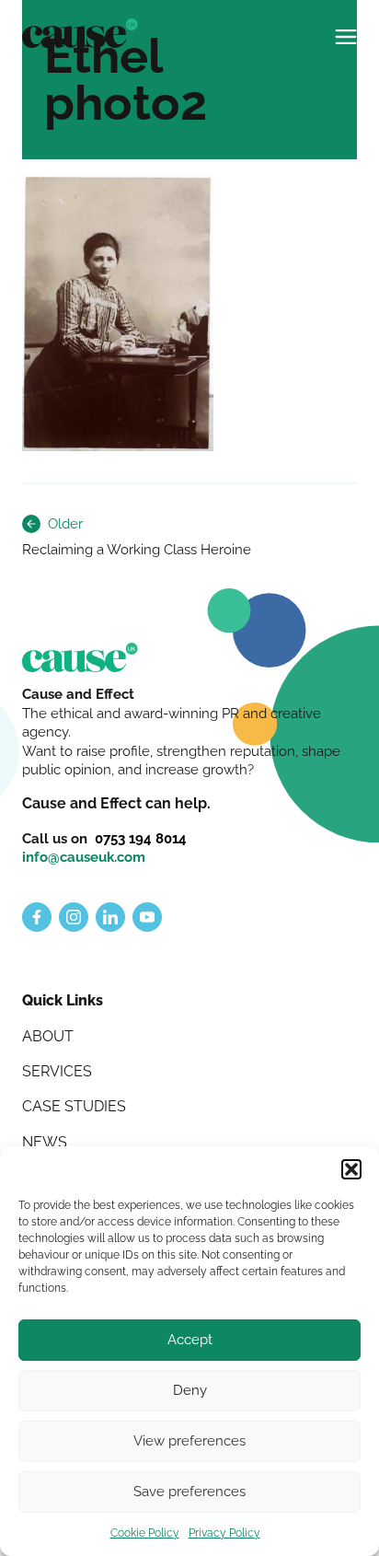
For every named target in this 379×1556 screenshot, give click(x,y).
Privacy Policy (224, 1533)
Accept (189, 1339)
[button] (351, 1169)
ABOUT (48, 1036)
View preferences (189, 1441)
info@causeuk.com (83, 857)
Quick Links (62, 1000)
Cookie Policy (144, 1533)
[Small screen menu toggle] (345, 29)
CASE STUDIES (74, 1106)
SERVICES (57, 1071)
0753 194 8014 (141, 838)
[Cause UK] (80, 33)
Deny (190, 1390)
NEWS (44, 1142)
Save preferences (189, 1491)
